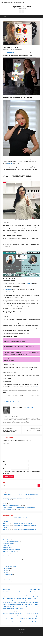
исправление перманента (32, 596)
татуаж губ (6, 572)
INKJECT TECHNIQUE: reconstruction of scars (23, 589)
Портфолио (5, 576)
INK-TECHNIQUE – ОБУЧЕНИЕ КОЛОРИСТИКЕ (14, 401)
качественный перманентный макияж (14, 602)
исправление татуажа (8, 600)
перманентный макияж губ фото (31, 613)
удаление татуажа (8, 574)
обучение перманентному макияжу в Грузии (31, 608)
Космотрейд (6, 167)
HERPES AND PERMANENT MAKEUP (20, 517)
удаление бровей (17, 618)
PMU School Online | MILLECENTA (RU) (11, 416)
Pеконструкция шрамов (8, 543)
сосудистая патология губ (24, 616)
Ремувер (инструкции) (7, 579)
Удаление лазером (7, 581)
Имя (4, 461)
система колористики (25, 422)
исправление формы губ (20, 600)
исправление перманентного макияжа (19, 598)
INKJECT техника (6, 539)
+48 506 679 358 (21, 631)
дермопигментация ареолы (17, 593)
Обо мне (20, 416)
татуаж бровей (7, 568)
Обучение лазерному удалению (9, 561)
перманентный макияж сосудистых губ (28, 615)
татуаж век (6, 570)
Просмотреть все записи (28, 407)
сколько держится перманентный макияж (11, 616)
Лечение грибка (6, 553)
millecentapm (16, 591)
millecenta (35, 589)
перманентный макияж (24, 611)
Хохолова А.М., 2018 (8, 398)
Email (4, 464)
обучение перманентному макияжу (28, 421)
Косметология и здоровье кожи (10, 551)
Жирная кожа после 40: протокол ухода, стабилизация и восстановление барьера (20, 494)
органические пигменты (9, 611)
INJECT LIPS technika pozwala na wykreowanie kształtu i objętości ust (17, 418)
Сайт (4, 468)
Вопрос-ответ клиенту (7, 545)
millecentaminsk (7, 591)
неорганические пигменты (20, 606)
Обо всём (5, 555)
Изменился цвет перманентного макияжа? (22, 523)
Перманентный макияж (21, 6)
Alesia (23, 632)
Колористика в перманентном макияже (11, 549)
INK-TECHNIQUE (10, 419)
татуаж (5, 618)
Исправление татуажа (7, 547)
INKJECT (36, 386)
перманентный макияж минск (11, 615)
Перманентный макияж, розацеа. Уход (11, 505)
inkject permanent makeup (22, 419)
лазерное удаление (26, 602)
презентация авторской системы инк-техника (11, 422)
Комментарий (6, 443)
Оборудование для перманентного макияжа (12, 559)
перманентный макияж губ (16, 613)
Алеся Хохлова (19, 49)
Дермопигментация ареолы (10, 566)
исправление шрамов (30, 600)
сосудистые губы (34, 616)
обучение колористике (16, 421)
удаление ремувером (17, 621)
